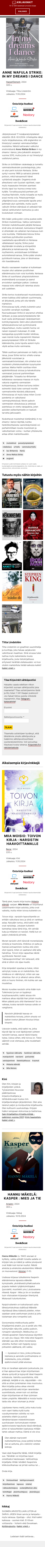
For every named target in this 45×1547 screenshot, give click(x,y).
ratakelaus (7, 447)
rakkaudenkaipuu (10, 1488)
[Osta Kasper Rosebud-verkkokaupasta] (30, 1233)
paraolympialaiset (26, 443)
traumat (35, 1060)
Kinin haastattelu (33, 1117)
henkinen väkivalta (32, 1053)
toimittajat (7, 1492)
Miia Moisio (11, 1068)
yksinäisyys (35, 1492)
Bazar (8, 849)
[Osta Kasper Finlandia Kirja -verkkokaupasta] (15, 1233)
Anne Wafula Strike (14, 454)
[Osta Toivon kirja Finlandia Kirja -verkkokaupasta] (15, 878)
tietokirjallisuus (23, 1060)
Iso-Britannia (12, 451)
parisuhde (29, 1057)
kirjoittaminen (9, 1484)
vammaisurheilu (29, 447)
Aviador (9, 1204)
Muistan (22, 1271)
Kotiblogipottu (9, 1526)
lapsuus (20, 1484)
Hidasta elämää (13, 1064)
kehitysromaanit (27, 1480)
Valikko (22, 11)
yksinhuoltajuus (20, 1492)
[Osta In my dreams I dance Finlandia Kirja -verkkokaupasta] (15, 111)
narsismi (19, 1057)
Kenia (22, 451)
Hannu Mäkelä (12, 1495)
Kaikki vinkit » (8, 668)
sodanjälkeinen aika (28, 1488)
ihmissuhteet (12, 1480)
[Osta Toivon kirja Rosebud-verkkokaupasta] (30, 878)
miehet (29, 1484)
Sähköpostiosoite (14, 717)
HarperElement (13, 82)
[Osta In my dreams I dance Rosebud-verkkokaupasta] (30, 111)
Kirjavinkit (25, 2)
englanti (10, 458)
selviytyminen (9, 1060)
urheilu (17, 447)
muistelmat (11, 443)
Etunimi (8, 707)
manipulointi (8, 1057)
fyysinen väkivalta (14, 1053)
